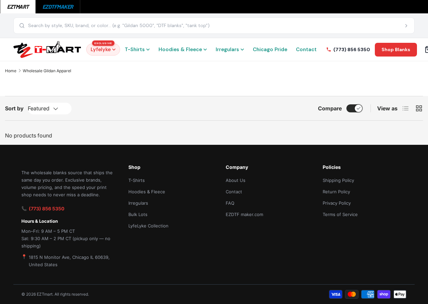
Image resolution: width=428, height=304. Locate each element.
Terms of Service (340, 214)
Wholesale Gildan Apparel (47, 70)
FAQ (230, 203)
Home (10, 70)
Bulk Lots (137, 214)
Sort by (14, 108)
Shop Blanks (396, 49)
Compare (330, 108)
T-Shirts (135, 49)
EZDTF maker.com (244, 214)
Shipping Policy (338, 180)
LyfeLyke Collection (148, 225)
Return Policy (336, 191)
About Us (235, 180)
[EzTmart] (47, 49)
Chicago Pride (270, 49)
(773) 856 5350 (47, 208)
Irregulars (227, 49)
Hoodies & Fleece (180, 49)
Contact (306, 49)
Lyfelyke (101, 48)
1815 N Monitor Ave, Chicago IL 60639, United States (69, 261)
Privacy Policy (337, 203)
